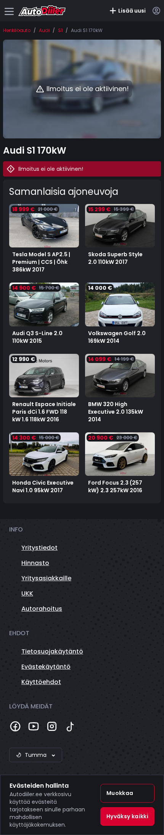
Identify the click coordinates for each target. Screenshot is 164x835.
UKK (27, 593)
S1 (60, 30)
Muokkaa (119, 793)
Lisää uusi (132, 10)
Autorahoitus (41, 608)
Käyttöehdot (41, 682)
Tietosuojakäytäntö (52, 651)
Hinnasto (35, 563)
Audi (44, 30)
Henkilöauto (17, 30)
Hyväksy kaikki (127, 816)
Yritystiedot (39, 547)
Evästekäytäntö (46, 666)
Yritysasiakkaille (46, 578)
